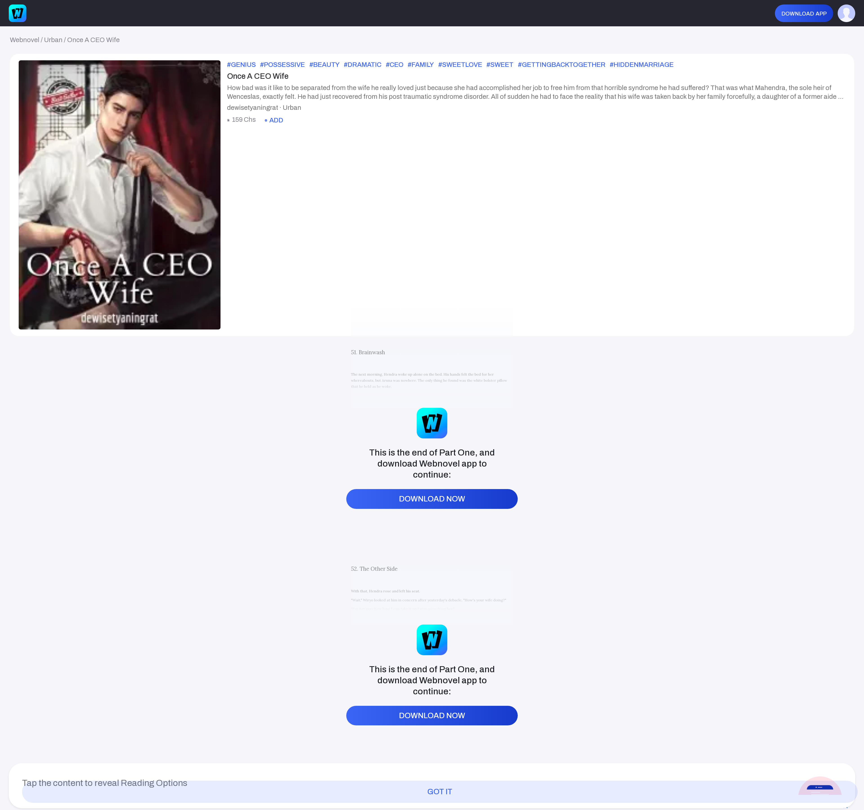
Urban (53, 39)
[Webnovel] (17, 13)
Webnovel (24, 39)
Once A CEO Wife (93, 39)
